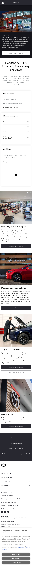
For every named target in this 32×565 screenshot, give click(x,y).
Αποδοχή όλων (16, 554)
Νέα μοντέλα (6, 473)
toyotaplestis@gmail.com (14, 103)
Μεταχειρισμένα (7, 477)
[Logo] (2, 2)
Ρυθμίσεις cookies (16, 562)
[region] (16, 546)
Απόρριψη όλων (16, 558)
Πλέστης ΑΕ (5, 485)
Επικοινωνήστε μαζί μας (10, 107)
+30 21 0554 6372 (11, 100)
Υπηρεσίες (5, 481)
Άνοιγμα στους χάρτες (11, 162)
